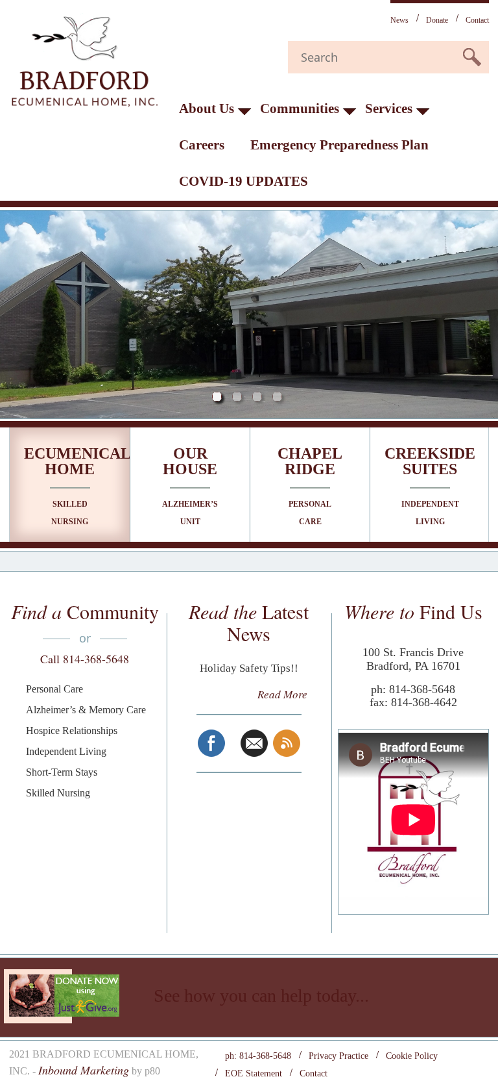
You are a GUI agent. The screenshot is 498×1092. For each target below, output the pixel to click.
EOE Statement (253, 1073)
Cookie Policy (412, 1056)
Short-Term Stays (61, 772)
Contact (477, 20)
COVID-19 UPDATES (243, 181)
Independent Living (66, 751)
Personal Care (54, 688)
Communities (299, 108)
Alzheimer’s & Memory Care (86, 709)
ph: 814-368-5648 (258, 1056)
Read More (282, 694)
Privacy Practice (338, 1056)
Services (388, 108)
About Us (206, 108)
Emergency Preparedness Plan (339, 145)
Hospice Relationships (71, 730)
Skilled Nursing (58, 792)
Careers (201, 145)
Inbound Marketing (83, 1070)
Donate (437, 20)
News (399, 20)
